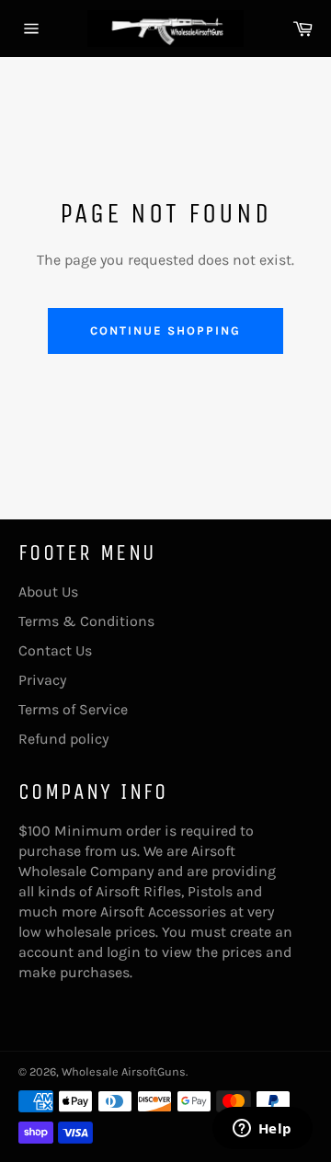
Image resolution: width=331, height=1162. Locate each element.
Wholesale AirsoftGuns (124, 1071)
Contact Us (55, 650)
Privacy (42, 680)
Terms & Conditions (86, 621)
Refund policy (63, 738)
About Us (48, 591)
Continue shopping (165, 330)
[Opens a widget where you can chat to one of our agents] (262, 1130)
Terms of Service (73, 709)
